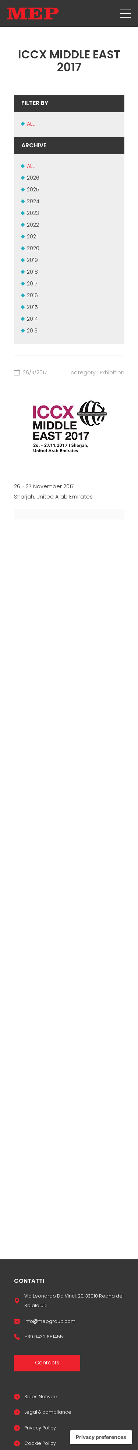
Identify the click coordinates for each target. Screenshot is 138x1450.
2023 (33, 213)
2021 (32, 237)
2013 (32, 331)
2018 (32, 272)
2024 (33, 201)
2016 (32, 295)
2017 (32, 284)
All (31, 124)
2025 (33, 190)
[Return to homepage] (33, 13)
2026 (33, 178)
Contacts (47, 1362)
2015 (32, 307)
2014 (32, 319)
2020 (33, 248)
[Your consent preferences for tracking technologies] (101, 1437)
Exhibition (112, 372)
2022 (33, 225)
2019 (32, 260)
